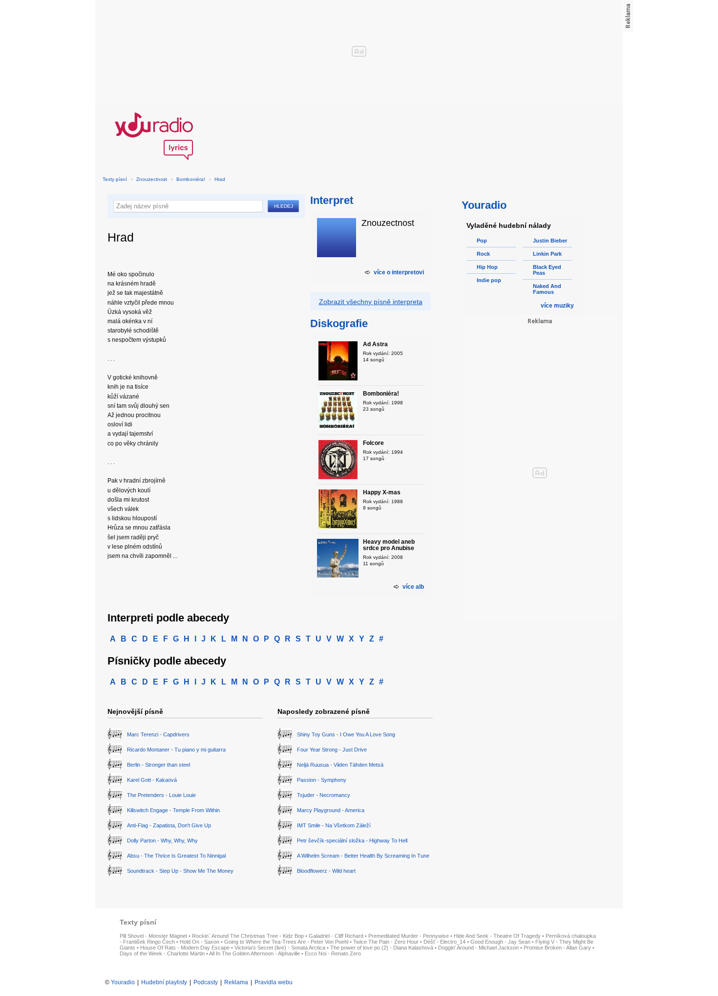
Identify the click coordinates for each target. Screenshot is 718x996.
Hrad (219, 179)
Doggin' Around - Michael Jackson (478, 948)
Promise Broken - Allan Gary (557, 948)
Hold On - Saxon (199, 942)
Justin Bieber (550, 240)
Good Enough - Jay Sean (500, 942)
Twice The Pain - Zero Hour (386, 942)
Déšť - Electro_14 (444, 942)
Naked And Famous (547, 289)
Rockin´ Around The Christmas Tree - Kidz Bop (248, 936)
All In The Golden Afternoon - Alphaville (254, 953)
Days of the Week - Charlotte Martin (162, 953)
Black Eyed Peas (547, 270)
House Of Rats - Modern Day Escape (185, 948)
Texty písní (115, 179)
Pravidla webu (273, 982)
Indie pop (489, 280)
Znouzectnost (151, 179)
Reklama (236, 982)
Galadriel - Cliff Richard (336, 936)
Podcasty (205, 982)
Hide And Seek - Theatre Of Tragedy (497, 936)
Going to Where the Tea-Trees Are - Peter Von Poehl (286, 942)
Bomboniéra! (190, 179)
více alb (413, 586)
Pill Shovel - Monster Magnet (153, 936)
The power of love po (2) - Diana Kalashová (381, 948)
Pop (482, 240)
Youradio (123, 982)
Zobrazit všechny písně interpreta (370, 302)
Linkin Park (547, 254)
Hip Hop (487, 267)
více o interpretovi (399, 272)
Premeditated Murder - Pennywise (408, 936)
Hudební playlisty (164, 982)
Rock (483, 254)
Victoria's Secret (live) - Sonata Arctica (279, 948)
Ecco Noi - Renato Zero (333, 953)
